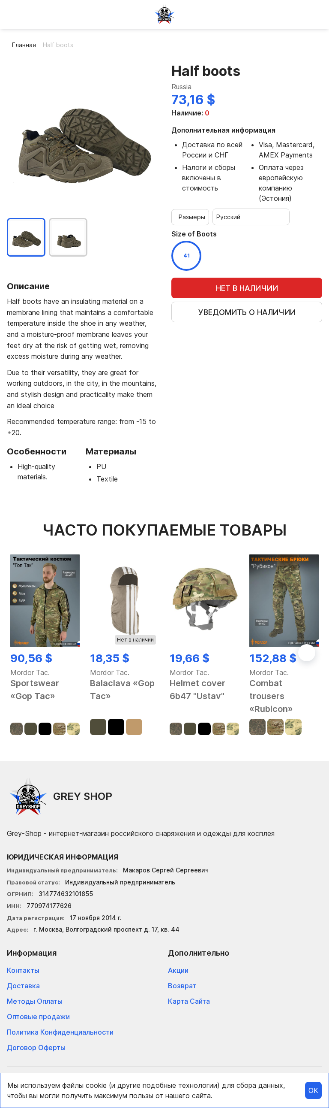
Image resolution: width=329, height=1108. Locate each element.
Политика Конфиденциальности (60, 1032)
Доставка (23, 985)
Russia (181, 86)
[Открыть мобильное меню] (13, 14)
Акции (178, 970)
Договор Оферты (36, 1047)
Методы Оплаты (35, 1001)
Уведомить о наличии (247, 312)
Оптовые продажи (38, 1016)
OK (313, 1090)
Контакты (23, 970)
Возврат (182, 985)
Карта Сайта (189, 1001)
